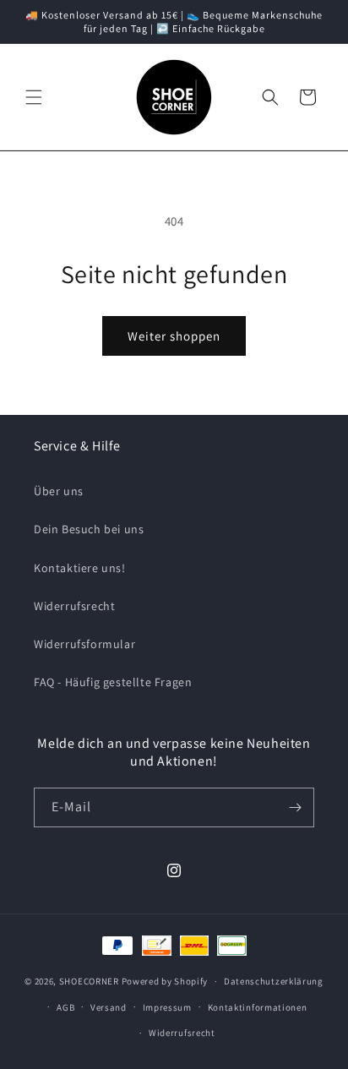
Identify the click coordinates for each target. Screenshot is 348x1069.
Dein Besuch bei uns (89, 529)
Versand (108, 1007)
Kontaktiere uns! (80, 567)
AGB (65, 1007)
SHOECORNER (89, 981)
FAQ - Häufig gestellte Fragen (113, 682)
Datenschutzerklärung (274, 981)
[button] (33, 97)
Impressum (167, 1007)
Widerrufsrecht (74, 606)
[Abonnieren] (294, 807)
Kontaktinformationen (257, 1007)
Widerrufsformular (84, 644)
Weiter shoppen (174, 336)
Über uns (59, 491)
